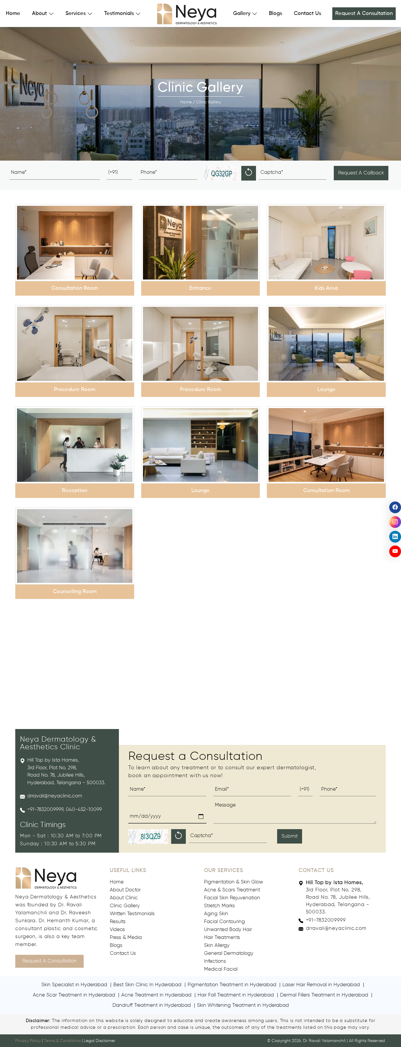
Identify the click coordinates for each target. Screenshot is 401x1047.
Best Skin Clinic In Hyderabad (147, 984)
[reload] (248, 173)
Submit (290, 836)
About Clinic (124, 897)
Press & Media (126, 937)
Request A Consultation (364, 13)
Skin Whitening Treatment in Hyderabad (243, 1005)
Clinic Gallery (125, 905)
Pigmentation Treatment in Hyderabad (232, 984)
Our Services (223, 870)
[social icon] (395, 507)
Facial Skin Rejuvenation (232, 897)
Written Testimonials (132, 913)
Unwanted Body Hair (228, 929)
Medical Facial (220, 969)
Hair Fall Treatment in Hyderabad (236, 995)
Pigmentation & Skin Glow (233, 882)
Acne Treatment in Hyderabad (156, 995)
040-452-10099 (84, 809)
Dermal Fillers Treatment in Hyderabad (324, 995)
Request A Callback (361, 173)
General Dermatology (228, 953)
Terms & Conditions (62, 1041)
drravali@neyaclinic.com (54, 796)
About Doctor (125, 890)
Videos (117, 929)
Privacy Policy (28, 1041)
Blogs (275, 13)
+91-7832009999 (45, 809)
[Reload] (178, 836)
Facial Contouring (224, 921)
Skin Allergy (217, 945)
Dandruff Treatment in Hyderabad (151, 1005)
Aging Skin (216, 913)
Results (118, 921)
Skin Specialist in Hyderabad (74, 984)
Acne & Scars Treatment (232, 890)
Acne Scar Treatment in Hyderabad (74, 995)
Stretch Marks (219, 905)
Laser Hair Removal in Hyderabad (321, 984)
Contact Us (307, 13)
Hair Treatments (222, 937)
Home (13, 13)
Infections (215, 961)
